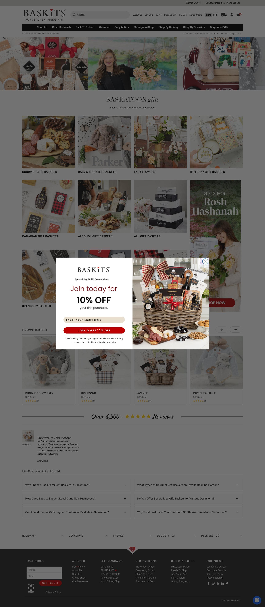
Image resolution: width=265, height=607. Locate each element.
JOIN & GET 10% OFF (94, 330)
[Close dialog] (205, 261)
